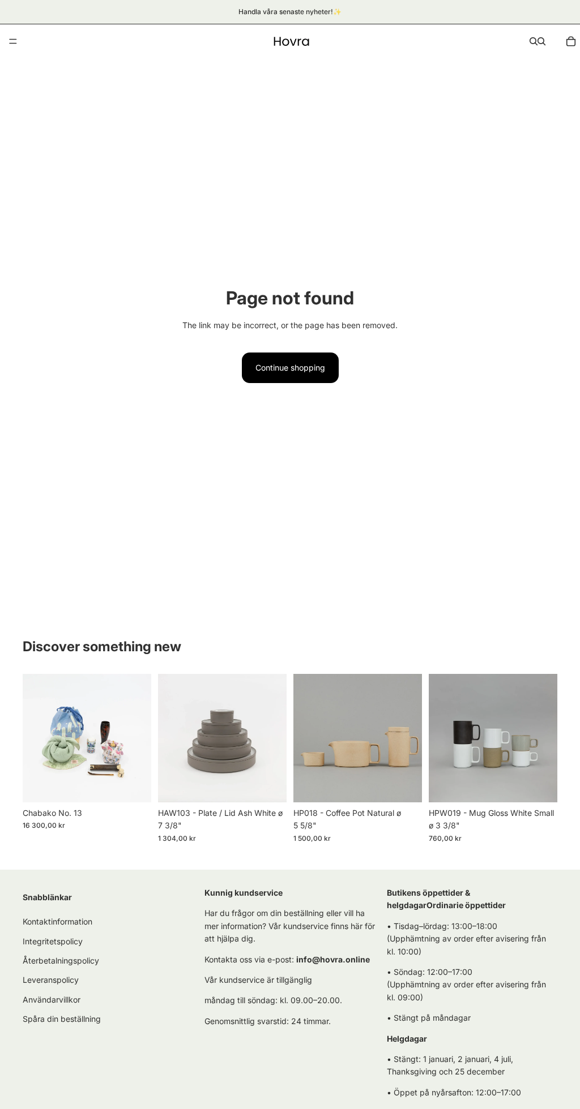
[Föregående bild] (35, 738)
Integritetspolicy (53, 941)
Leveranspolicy (51, 980)
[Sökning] (533, 41)
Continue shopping (290, 367)
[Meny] (13, 41)
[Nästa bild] (138, 738)
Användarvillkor (51, 999)
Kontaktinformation (57, 921)
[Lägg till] (133, 785)
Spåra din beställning (62, 1019)
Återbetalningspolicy (61, 960)
